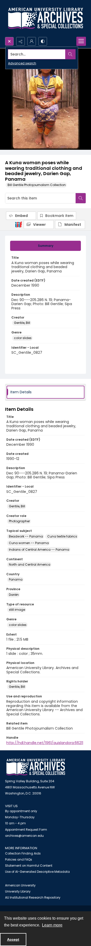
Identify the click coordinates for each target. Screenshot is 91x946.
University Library (18, 891)
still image (17, 609)
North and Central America (29, 564)
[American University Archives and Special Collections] (35, 767)
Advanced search (22, 63)
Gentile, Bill (22, 323)
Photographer (19, 521)
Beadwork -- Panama (26, 536)
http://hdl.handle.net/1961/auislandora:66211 (44, 742)
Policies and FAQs (18, 859)
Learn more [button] (52, 925)
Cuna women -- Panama (29, 543)
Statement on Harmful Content (28, 865)
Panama (15, 579)
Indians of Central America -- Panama (39, 549)
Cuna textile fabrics (62, 536)
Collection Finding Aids (23, 853)
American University (20, 885)
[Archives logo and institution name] (45, 18)
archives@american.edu (24, 835)
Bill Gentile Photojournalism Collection (37, 185)
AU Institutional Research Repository (32, 897)
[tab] (45, 246)
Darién (14, 594)
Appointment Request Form (26, 829)
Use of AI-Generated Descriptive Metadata (37, 871)
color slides (23, 338)
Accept (13, 939)
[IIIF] (18, 224)
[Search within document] (81, 198)
